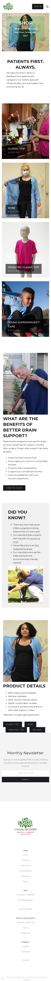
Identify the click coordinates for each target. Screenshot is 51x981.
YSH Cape (37, 730)
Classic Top (12, 724)
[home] (7, 6)
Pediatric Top (16, 730)
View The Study (14, 488)
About (25, 881)
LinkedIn (25, 946)
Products (25, 860)
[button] (37, 6)
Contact (25, 960)
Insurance (25, 876)
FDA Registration (25, 900)
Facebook (25, 952)
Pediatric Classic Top (25, 922)
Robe (30, 724)
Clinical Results (25, 871)
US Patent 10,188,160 (25, 895)
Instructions (25, 865)
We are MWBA (25, 909)
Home (25, 855)
